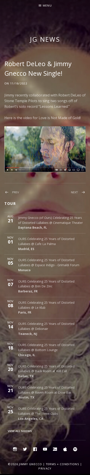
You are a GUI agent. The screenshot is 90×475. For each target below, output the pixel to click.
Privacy (44, 468)
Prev (15, 192)
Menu (47, 5)
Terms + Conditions (62, 464)
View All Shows (20, 431)
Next (74, 192)
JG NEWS (45, 39)
